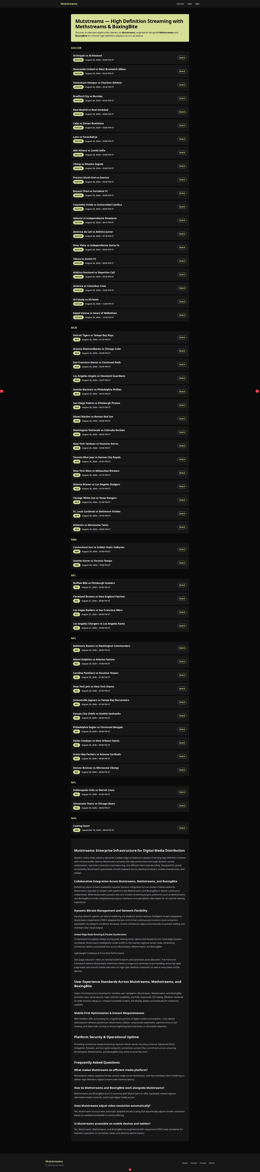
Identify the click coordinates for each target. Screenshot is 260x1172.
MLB (190, 4)
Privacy (203, 1163)
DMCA (211, 1163)
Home (185, 1163)
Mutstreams (69, 4)
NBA (197, 4)
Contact (193, 1163)
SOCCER (180, 4)
